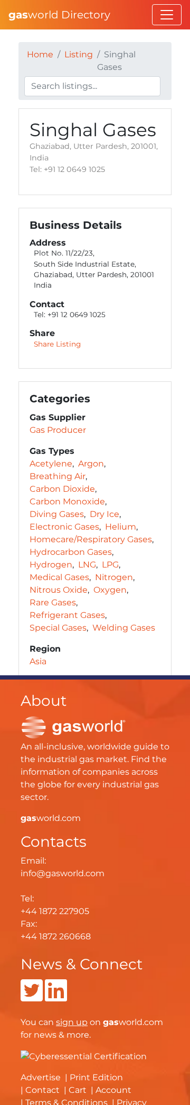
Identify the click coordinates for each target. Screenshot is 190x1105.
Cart (78, 1090)
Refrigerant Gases (67, 615)
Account (113, 1090)
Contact (42, 1090)
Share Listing (57, 344)
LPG (110, 565)
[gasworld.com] (73, 727)
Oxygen (110, 590)
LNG (87, 565)
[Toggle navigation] (167, 14)
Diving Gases (57, 514)
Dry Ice (104, 514)
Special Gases (58, 628)
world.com (51, 818)
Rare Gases (53, 602)
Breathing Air (58, 476)
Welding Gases (123, 628)
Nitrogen (114, 577)
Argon (91, 464)
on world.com (109, 1022)
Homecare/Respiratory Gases (91, 539)
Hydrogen (51, 565)
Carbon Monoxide (67, 501)
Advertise (41, 1077)
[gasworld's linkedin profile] (56, 997)
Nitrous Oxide (59, 590)
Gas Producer (58, 430)
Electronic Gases (64, 527)
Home (40, 54)
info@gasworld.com (62, 873)
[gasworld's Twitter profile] (32, 997)
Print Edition (96, 1077)
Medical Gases (59, 577)
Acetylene (51, 464)
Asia (38, 661)
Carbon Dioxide (62, 489)
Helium (120, 527)
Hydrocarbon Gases (71, 552)
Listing (78, 54)
